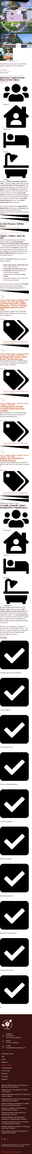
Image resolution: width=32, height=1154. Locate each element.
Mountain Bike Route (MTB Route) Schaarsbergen (13, 358)
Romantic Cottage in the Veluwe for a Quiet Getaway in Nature (14, 1109)
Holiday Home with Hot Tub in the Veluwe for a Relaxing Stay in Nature (15, 1122)
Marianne (5, 1073)
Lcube (26, 342)
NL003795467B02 (6, 1146)
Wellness (12, 343)
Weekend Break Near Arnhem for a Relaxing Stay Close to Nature (16, 1127)
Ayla (2, 300)
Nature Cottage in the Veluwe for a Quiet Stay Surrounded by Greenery (15, 1104)
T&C (3, 1152)
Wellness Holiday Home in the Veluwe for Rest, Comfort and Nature (15, 1086)
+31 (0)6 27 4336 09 (12, 1043)
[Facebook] (2, 1139)
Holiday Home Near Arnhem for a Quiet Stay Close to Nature (16, 1095)
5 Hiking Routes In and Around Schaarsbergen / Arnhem (12, 408)
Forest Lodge (22, 300)
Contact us (17, 1152)
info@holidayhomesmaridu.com (16, 1048)
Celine (4, 1059)
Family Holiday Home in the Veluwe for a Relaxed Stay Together (15, 1132)
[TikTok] (7, 1139)
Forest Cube (10, 300)
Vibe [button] (8, 228)
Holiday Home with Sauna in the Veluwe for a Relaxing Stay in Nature (16, 1100)
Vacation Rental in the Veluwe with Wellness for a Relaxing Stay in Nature (14, 1118)
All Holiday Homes (7, 1054)
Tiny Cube (5, 1076)
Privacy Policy (9, 1152)
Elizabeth (5, 1062)
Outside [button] (13, 228)
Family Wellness (7, 1068)
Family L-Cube (6, 1065)
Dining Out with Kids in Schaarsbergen (11, 459)
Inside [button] (17, 228)
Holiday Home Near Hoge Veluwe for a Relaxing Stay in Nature (14, 1113)
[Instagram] (5, 1139)
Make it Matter (20, 1146)
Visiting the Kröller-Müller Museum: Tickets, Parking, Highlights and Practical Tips (13, 306)
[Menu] (28, 3)
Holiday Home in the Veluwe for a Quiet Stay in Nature (15, 1090)
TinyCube (6, 343)
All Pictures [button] (3, 228)
